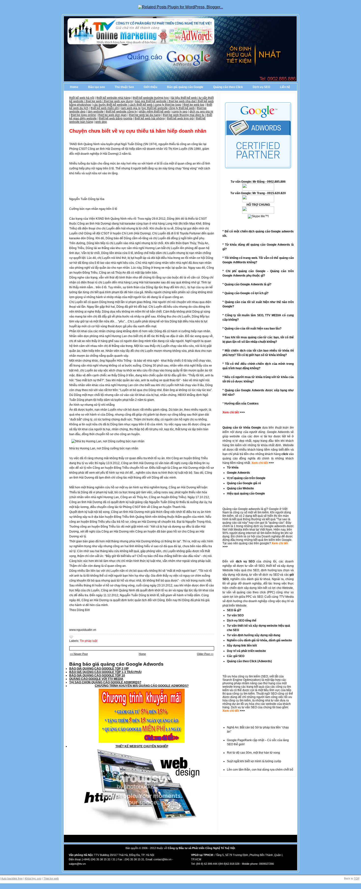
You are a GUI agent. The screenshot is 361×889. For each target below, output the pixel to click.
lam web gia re (131, 108)
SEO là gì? (234, 610)
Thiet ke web (51, 878)
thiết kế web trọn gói (180, 118)
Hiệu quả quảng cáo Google (246, 493)
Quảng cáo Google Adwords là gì (247, 284)
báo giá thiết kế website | (152, 101)
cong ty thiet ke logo (168, 104)
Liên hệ (285, 87)
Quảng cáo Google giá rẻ (244, 483)
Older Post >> (205, 653)
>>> (271, 463)
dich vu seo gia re (201, 111)
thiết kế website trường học (151, 98)
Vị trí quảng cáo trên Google (246, 478)
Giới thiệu (150, 87)
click (284, 454)
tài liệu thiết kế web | (185, 98)
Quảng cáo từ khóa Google (241, 427)
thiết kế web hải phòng (150, 118)
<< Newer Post (79, 653)
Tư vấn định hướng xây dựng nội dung (253, 635)
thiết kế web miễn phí (105, 108)
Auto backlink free (12, 878)
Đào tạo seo (96, 87)
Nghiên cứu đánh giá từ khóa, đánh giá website (259, 640)
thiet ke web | (95, 101)
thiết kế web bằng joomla (115, 118)
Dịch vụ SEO (261, 87)
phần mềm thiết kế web (154, 111)
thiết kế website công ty (121, 111)
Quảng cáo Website (240, 488)
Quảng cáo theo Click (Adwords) (249, 661)
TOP (357, 878)
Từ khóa (232, 467)
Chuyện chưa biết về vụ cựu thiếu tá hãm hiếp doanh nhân (137, 131)
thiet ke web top (193, 104)
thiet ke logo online (83, 115)
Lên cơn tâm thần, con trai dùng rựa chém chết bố (260, 769)
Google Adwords (238, 472)
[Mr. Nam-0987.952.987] (258, 213)
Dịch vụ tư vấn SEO (244, 707)
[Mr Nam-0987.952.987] (258, 189)
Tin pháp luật (88, 641)
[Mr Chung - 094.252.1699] (258, 201)
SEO (265, 676)
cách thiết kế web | (142, 104)
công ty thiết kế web (181, 108)
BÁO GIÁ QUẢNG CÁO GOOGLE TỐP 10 (97, 675)
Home (74, 87)
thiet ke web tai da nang (145, 115)
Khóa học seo (33, 878)
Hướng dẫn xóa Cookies (241, 403)
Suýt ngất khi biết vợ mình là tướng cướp (254, 761)
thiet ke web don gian (112, 115)
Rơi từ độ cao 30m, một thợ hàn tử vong (253, 752)
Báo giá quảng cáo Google (185, 87)
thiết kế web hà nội (81, 98)
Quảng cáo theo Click (228, 87)
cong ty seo (179, 111)
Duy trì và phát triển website (246, 651)
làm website (96, 111)
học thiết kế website (154, 108)
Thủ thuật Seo (124, 87)
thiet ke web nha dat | (183, 101)
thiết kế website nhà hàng (114, 98)
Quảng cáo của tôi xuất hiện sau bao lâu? (252, 328)
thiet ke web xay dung (118, 101)
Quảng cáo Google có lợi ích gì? (246, 293)
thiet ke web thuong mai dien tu (183, 115)
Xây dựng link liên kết (242, 645)
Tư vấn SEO (235, 615)
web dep (101, 122)
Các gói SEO (235, 656)
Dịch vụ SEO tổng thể (241, 620)
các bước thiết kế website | (111, 104)
